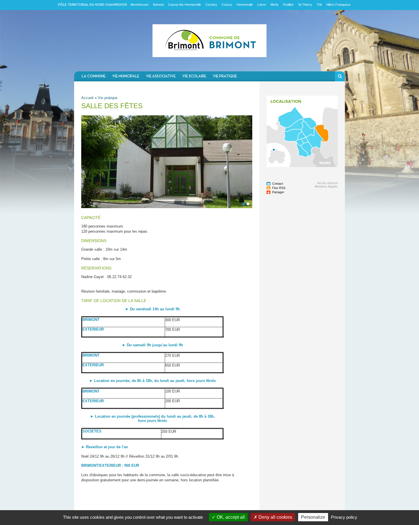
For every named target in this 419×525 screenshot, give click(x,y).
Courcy (227, 4)
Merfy (274, 4)
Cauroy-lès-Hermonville (184, 4)
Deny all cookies (274, 517)
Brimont (158, 4)
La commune (93, 76)
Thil (319, 4)
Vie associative (161, 76)
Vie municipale (125, 76)
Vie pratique (225, 76)
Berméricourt (140, 4)
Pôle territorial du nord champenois (92, 5)
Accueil (87, 98)
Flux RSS (278, 188)
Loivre (261, 4)
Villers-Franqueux (338, 4)
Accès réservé (327, 183)
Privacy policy (344, 517)
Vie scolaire (194, 76)
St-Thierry (305, 4)
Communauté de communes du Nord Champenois (209, 40)
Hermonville (245, 4)
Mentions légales (326, 186)
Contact (277, 183)
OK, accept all (230, 517)
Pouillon (288, 4)
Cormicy (211, 4)
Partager (278, 192)
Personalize (313, 517)
